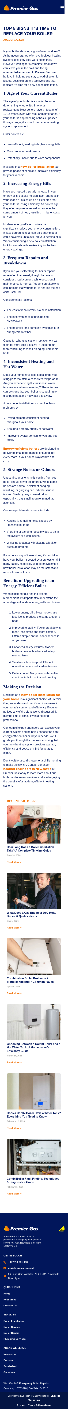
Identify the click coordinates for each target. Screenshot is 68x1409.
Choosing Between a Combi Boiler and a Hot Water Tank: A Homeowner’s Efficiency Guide (33, 1047)
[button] (62, 7)
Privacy (21, 1405)
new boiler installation (37, 166)
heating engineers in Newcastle (27, 769)
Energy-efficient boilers (21, 448)
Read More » (14, 862)
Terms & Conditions (39, 1405)
